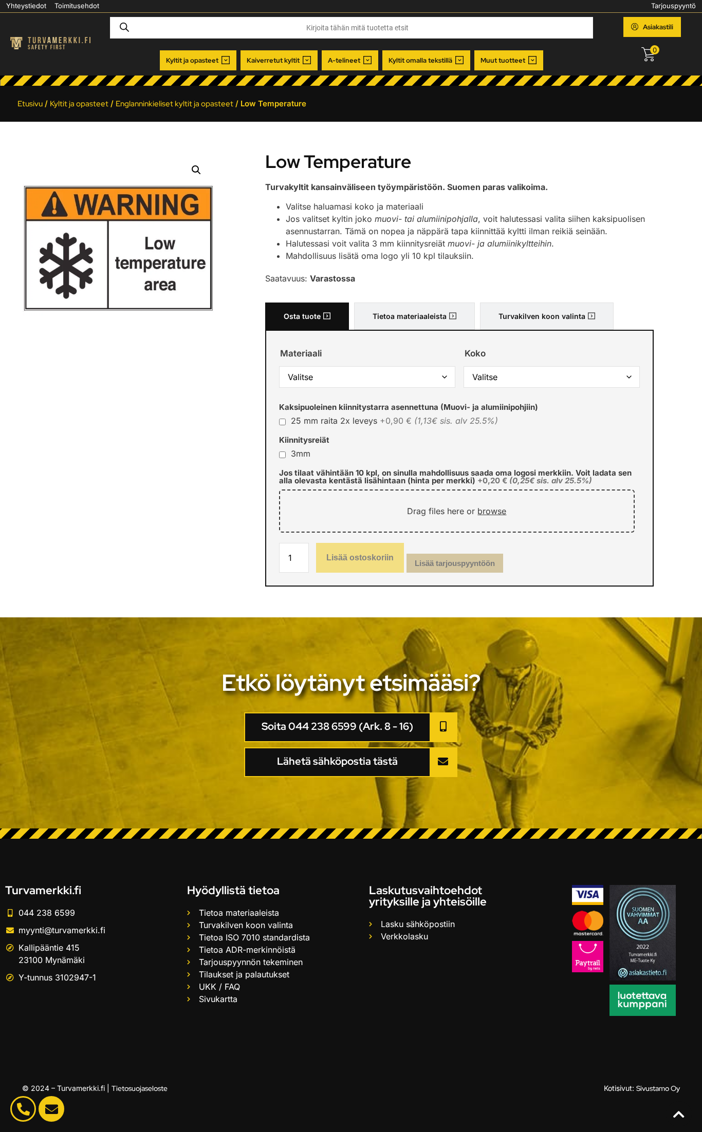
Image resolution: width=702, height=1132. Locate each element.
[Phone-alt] (23, 1109)
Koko (475, 353)
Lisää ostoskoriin (360, 557)
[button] (198, 60)
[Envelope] (51, 1109)
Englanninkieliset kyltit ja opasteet (174, 104)
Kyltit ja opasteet (79, 104)
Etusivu (30, 104)
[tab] (307, 316)
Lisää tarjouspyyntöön (455, 563)
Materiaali (301, 353)
